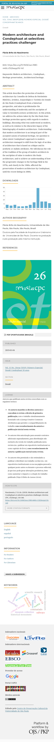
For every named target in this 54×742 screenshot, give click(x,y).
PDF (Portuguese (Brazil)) (19, 335)
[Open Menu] (2, 7)
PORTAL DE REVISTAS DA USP (14, 3)
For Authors (9, 558)
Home (5, 17)
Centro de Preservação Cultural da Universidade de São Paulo (26, 709)
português (8, 537)
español (7, 533)
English (7, 529)
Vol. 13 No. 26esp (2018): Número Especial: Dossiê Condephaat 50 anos (26, 20)
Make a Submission (15, 574)
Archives (14, 17)
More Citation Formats (18, 508)
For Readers (9, 554)
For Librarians (9, 562)
